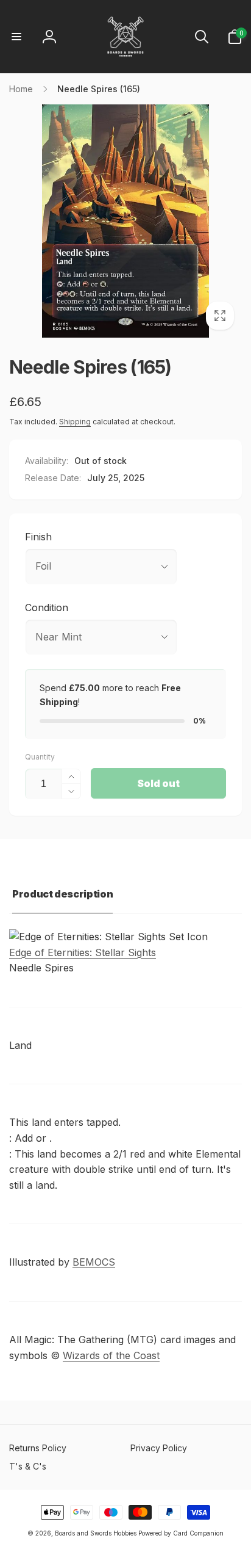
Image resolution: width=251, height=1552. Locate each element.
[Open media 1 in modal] (125, 221)
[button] (16, 36)
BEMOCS (93, 1262)
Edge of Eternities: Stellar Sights (82, 952)
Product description (62, 894)
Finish (38, 537)
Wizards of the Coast (111, 1355)
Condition (46, 607)
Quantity (40, 757)
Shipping (75, 421)
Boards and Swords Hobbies (95, 1533)
